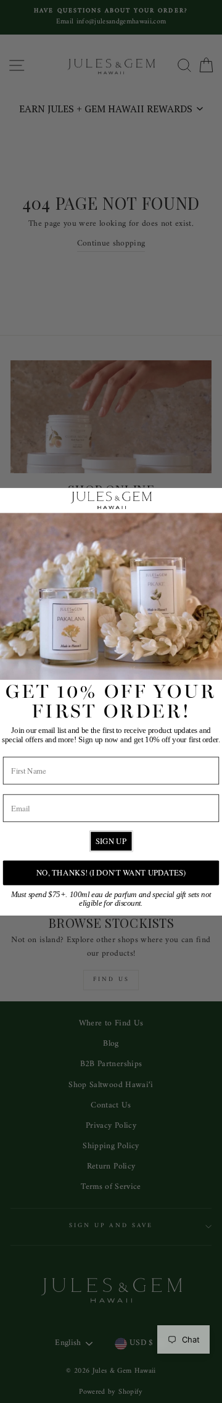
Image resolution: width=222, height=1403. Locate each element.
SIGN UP (111, 840)
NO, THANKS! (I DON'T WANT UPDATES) (111, 872)
